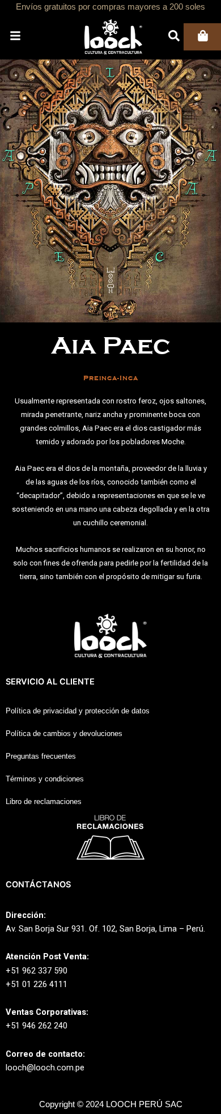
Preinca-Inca (110, 378)
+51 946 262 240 (36, 1026)
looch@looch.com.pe (45, 1067)
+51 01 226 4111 (36, 984)
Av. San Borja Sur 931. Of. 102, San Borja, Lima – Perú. (105, 929)
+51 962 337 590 (36, 971)
